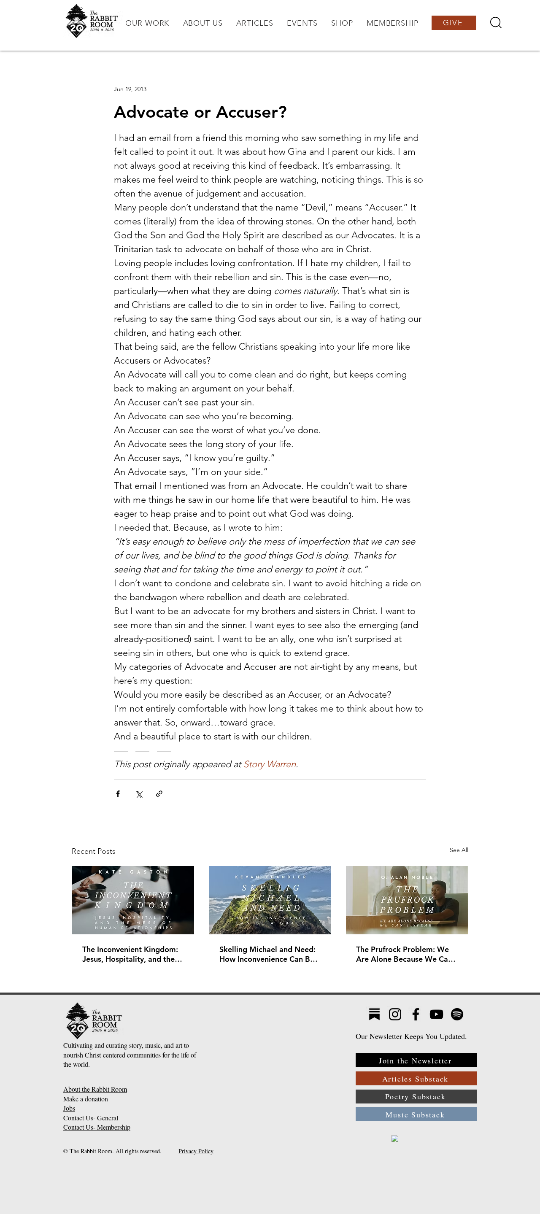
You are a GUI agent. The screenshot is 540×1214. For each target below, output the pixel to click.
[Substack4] (374, 1014)
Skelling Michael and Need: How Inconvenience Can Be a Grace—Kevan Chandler (270, 954)
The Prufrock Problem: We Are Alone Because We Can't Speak (406, 954)
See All (459, 850)
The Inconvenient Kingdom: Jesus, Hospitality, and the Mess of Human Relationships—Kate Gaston (131, 954)
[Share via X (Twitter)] (139, 794)
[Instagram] (395, 1014)
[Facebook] (416, 1014)
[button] (147, 23)
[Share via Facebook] (118, 794)
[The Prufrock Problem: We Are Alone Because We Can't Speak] (407, 900)
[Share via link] (159, 794)
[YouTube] (436, 1014)
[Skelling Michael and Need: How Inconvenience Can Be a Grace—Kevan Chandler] (270, 900)
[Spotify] (457, 1014)
